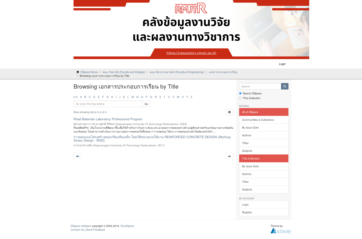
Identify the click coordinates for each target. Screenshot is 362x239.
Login (245, 204)
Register (247, 212)
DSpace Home (89, 72)
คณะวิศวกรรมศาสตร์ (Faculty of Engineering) (177, 72)
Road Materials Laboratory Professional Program (108, 118)
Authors (246, 135)
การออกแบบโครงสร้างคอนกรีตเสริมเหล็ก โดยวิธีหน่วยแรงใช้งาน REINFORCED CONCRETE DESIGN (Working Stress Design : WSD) (152, 138)
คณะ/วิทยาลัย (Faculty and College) (124, 72)
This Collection (251, 98)
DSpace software (81, 226)
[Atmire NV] (281, 230)
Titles (245, 143)
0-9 (75, 97)
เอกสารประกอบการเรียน (223, 72)
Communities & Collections (258, 120)
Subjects (247, 151)
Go (146, 104)
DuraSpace (127, 226)
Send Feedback (95, 229)
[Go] (284, 86)
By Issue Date (250, 127)
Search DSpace (252, 93)
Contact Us (77, 229)
